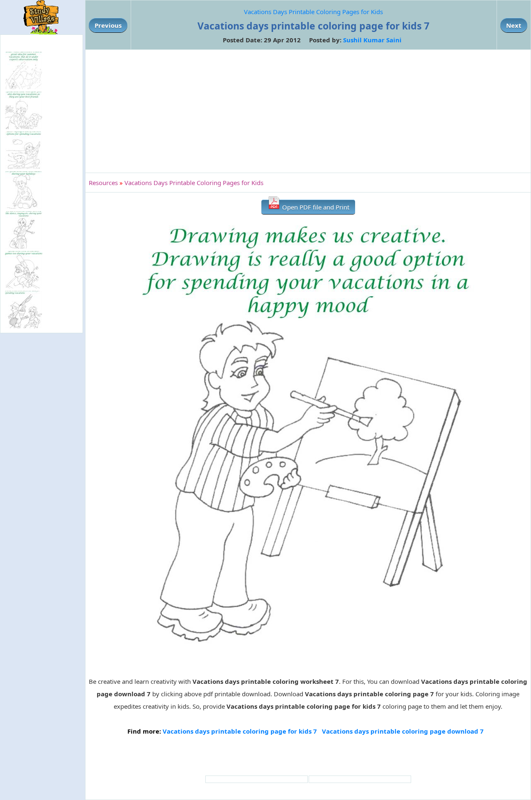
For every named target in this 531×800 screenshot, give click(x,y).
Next (513, 25)
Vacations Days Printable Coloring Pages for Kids (313, 11)
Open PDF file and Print (314, 207)
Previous (108, 25)
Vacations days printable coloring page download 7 (403, 731)
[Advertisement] (308, 111)
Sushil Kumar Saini (372, 40)
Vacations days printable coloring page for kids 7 (240, 731)
